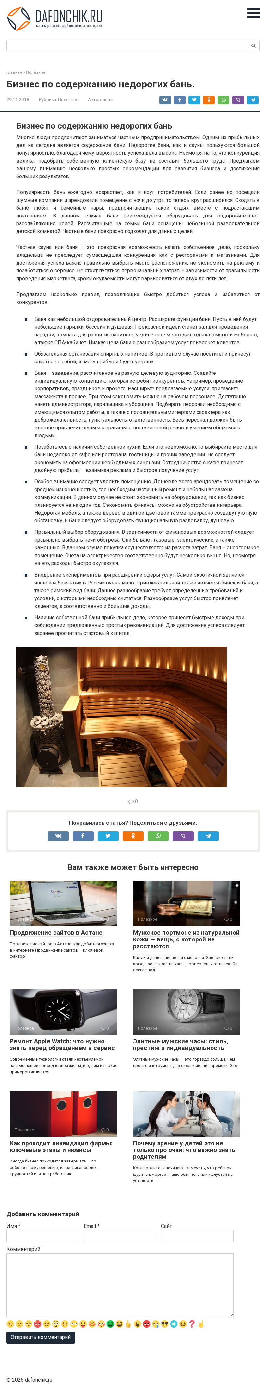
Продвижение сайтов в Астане (56, 932)
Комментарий (23, 1249)
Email (92, 1226)
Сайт (166, 1226)
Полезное (68, 99)
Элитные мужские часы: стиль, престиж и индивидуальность (180, 1044)
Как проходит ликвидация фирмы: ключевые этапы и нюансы (61, 1146)
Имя (13, 1226)
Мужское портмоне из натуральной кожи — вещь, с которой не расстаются (186, 939)
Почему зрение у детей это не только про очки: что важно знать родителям (184, 1150)
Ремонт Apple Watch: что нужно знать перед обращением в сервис (62, 1044)
